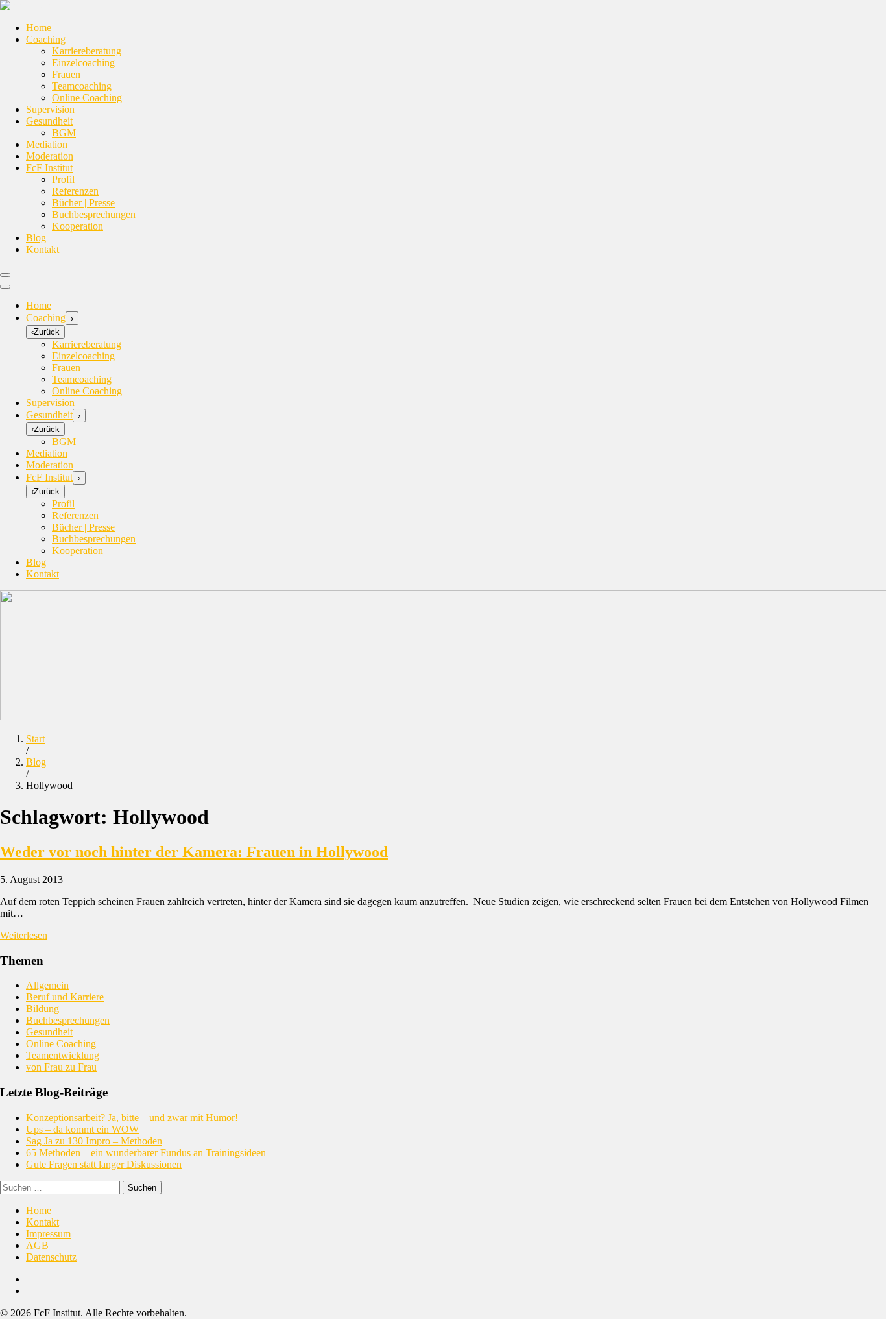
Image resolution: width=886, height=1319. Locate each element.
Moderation (49, 156)
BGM (64, 132)
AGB (37, 1245)
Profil (63, 179)
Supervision (50, 109)
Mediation (46, 144)
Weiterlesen (23, 935)
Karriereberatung (86, 50)
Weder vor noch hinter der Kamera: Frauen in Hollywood (194, 851)
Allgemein (47, 985)
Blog (36, 237)
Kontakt (42, 249)
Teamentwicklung (62, 1055)
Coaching (46, 39)
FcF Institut (49, 167)
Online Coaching (87, 97)
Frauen (66, 74)
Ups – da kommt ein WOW (82, 1129)
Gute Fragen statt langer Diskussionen (104, 1164)
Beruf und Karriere (65, 996)
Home (38, 27)
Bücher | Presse (83, 202)
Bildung (42, 1008)
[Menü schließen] (5, 287)
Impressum (48, 1233)
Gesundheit (49, 121)
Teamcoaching (82, 85)
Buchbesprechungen (94, 214)
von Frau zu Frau (61, 1066)
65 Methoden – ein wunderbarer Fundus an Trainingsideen (146, 1152)
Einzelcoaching (83, 62)
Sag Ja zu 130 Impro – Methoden (94, 1140)
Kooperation (77, 226)
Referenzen (75, 191)
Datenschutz (51, 1257)
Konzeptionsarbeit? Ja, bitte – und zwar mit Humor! (132, 1117)
